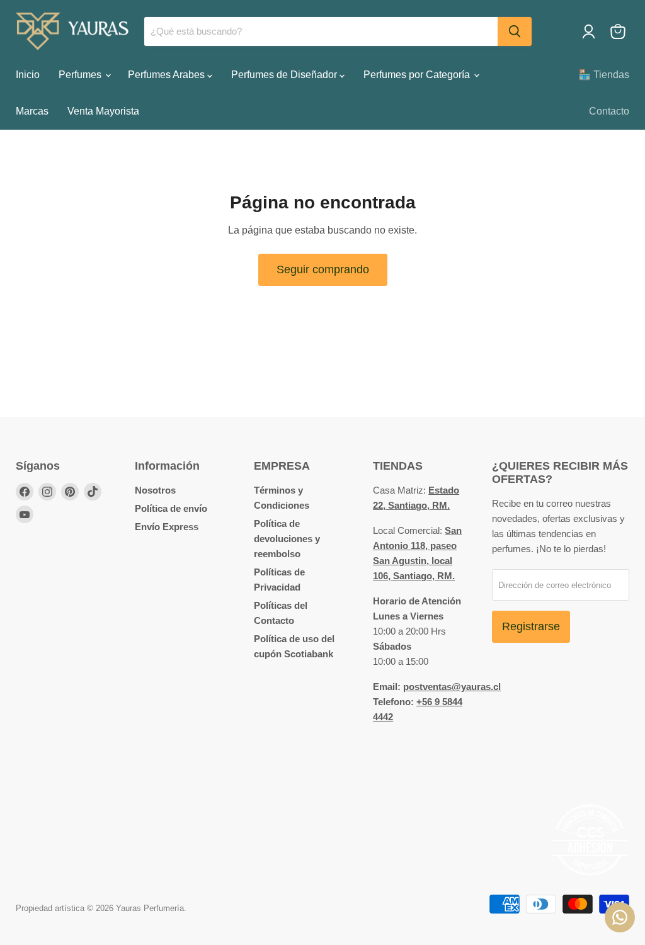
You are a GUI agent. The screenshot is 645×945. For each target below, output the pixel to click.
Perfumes (81, 74)
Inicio (28, 74)
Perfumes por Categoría (417, 74)
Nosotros (155, 490)
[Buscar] (515, 31)
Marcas (32, 111)
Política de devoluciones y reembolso (287, 538)
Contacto (609, 111)
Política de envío (171, 508)
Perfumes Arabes (167, 74)
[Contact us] (620, 917)
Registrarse (531, 626)
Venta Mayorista (103, 111)
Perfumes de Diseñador (285, 74)
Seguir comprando (323, 269)
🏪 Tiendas (603, 74)
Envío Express (166, 526)
